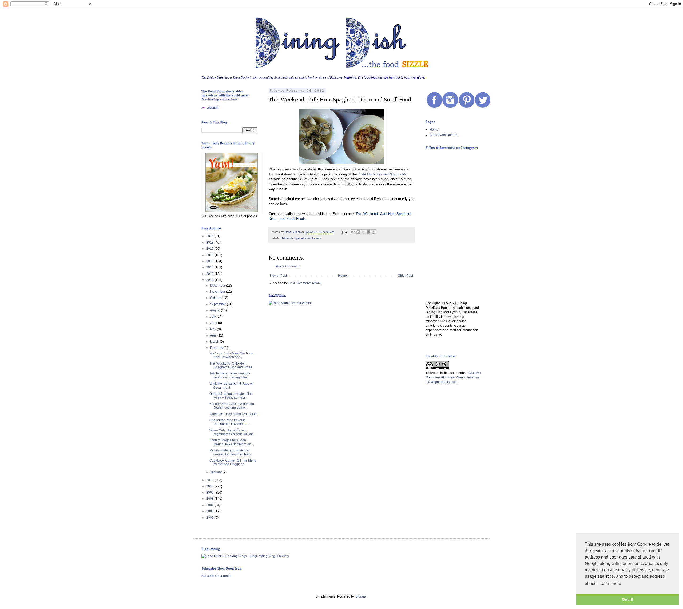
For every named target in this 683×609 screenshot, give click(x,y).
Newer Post (278, 276)
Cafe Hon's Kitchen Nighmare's (382, 174)
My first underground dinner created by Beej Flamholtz (230, 452)
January (216, 472)
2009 (210, 492)
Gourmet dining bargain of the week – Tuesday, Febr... (231, 395)
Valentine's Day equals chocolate (233, 414)
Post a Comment (287, 266)
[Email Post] (344, 231)
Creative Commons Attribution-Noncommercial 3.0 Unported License (453, 377)
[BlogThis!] (358, 232)
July (213, 316)
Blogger (361, 596)
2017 (210, 249)
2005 (210, 518)
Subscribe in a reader (217, 576)
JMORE (213, 108)
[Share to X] (363, 232)
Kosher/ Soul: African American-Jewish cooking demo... (232, 405)
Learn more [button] (610, 583)
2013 (210, 274)
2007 (210, 505)
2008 (210, 499)
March (215, 341)
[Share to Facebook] (368, 232)
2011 (210, 480)
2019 (210, 236)
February (217, 348)
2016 (210, 255)
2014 (210, 267)
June (214, 323)
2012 (210, 280)
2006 (210, 511)
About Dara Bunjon (443, 135)
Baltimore (287, 238)
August (215, 310)
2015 (210, 261)
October (216, 298)
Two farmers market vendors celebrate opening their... (229, 375)
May (213, 329)
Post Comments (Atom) (305, 283)
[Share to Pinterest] (373, 232)
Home (342, 276)
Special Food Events (308, 238)
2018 (210, 242)
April (213, 335)
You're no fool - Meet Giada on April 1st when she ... (231, 355)
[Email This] (353, 232)
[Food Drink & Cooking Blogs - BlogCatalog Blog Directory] (245, 556)
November (218, 292)
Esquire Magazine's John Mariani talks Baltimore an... (231, 442)
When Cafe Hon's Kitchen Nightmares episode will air (231, 432)
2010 (210, 486)
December (218, 285)
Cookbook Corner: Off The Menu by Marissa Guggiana (232, 462)
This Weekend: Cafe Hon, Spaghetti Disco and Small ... (232, 365)
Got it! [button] (627, 599)
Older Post (405, 276)
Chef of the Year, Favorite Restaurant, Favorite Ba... (229, 422)
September (218, 304)
